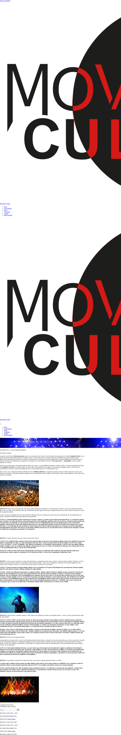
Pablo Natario (9, 444)
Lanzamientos (8, 208)
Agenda (6, 213)
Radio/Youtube (8, 215)
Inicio (5, 207)
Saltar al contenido (5, 1)
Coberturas (7, 212)
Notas (5, 210)
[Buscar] (18, 710)
